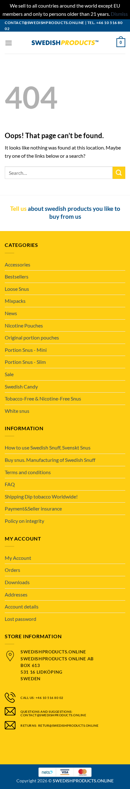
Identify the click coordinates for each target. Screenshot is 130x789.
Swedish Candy (21, 386)
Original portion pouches (32, 337)
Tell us (18, 208)
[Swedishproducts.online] (65, 42)
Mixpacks (15, 301)
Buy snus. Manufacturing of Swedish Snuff (50, 460)
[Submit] (119, 173)
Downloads (17, 582)
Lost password (20, 619)
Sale (9, 374)
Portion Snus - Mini (26, 350)
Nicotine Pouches (24, 325)
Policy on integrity (24, 521)
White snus (17, 411)
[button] (8, 43)
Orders (12, 570)
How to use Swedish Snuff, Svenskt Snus (48, 447)
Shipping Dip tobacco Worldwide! (41, 496)
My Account (18, 558)
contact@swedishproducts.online (44, 22)
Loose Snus (17, 289)
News (11, 313)
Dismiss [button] (119, 14)
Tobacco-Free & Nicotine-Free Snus (43, 398)
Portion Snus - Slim (25, 362)
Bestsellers (16, 276)
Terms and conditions (28, 472)
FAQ (10, 484)
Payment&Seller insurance (33, 508)
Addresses (16, 594)
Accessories (17, 264)
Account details (21, 606)
